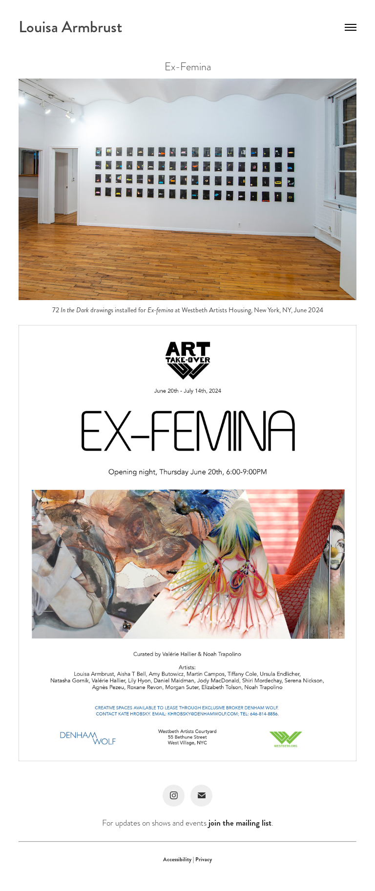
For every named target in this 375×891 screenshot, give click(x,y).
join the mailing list (239, 823)
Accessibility (178, 859)
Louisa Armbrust (70, 27)
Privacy (203, 859)
